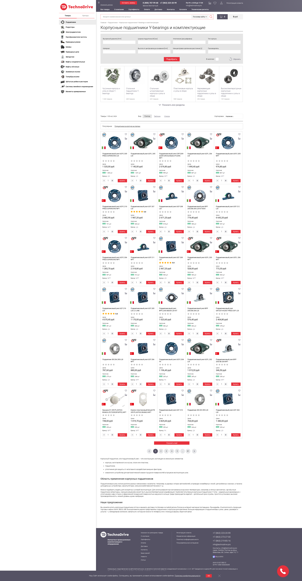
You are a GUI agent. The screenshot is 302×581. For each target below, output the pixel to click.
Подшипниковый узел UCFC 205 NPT (228, 155)
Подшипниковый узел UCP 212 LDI (228, 208)
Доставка (158, 9)
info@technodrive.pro (194, 5)
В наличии (210, 59)
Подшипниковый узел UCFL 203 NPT (199, 258)
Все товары (105, 9)
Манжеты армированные (76, 91)
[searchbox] (104, 42)
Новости (144, 556)
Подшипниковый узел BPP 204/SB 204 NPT (226, 360)
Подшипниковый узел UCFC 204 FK (171, 360)
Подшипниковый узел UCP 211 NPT (142, 258)
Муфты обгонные (72, 67)
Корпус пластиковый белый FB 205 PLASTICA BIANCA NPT (143, 411)
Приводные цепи (72, 52)
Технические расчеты (200, 9)
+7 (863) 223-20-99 (168, 3)
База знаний (145, 553)
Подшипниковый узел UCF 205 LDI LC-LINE (142, 309)
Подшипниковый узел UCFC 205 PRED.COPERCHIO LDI (114, 155)
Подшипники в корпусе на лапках (127, 126)
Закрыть (219, 576)
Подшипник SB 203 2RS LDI (197, 410)
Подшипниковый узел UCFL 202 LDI (199, 360)
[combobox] (119, 42)
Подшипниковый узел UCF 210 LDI (114, 309)
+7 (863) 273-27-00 (222, 537)
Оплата (147, 9)
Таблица (157, 116)
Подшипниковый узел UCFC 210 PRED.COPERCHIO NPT (114, 208)
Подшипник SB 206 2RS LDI (112, 359)
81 (188, 451)
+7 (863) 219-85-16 (222, 540)
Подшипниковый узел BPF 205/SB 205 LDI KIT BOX (197, 208)
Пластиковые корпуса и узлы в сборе (183, 89)
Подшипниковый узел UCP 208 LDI (171, 208)
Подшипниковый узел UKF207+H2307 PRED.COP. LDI (227, 309)
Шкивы (68, 47)
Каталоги (183, 9)
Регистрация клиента (234, 3)
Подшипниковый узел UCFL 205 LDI (143, 155)
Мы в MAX (219, 557)
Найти (211, 16)
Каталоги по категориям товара (152, 533)
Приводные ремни (73, 42)
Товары (68, 16)
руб (235, 17)
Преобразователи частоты (76, 37)
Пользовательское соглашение (187, 543)
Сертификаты (133, 9)
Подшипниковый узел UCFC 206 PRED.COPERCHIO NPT (114, 258)
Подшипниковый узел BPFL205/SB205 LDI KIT (168, 309)
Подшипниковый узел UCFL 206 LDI (199, 155)
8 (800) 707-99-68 (150, 3)
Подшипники (71, 22)
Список (167, 116)
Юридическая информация (185, 536)
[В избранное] (126, 134)
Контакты (171, 9)
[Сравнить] (126, 138)
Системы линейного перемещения (79, 86)
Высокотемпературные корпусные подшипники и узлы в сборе (231, 92)
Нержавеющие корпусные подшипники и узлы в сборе (206, 92)
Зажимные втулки (73, 72)
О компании (119, 9)
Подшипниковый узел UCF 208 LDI (171, 258)
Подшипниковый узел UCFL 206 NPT (228, 258)
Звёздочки (70, 57)
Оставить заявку (128, 3)
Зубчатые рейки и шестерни (77, 82)
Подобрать (171, 59)
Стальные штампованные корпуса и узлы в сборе (157, 92)
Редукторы (70, 27)
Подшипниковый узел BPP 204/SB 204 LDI (197, 309)
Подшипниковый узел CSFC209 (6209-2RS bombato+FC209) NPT (171, 156)
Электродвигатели (73, 32)
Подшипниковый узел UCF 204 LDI (227, 411)
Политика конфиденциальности (187, 539)
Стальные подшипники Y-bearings (132, 91)
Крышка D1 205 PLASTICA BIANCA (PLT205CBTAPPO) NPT (114, 411)
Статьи (143, 560)
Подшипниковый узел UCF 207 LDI (142, 208)
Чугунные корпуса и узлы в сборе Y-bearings (111, 91)
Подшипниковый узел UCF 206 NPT (142, 360)
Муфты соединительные (75, 62)
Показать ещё (171, 443)
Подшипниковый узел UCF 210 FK (171, 411)
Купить (122, 181)
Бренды (85, 16)
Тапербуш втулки (72, 77)
